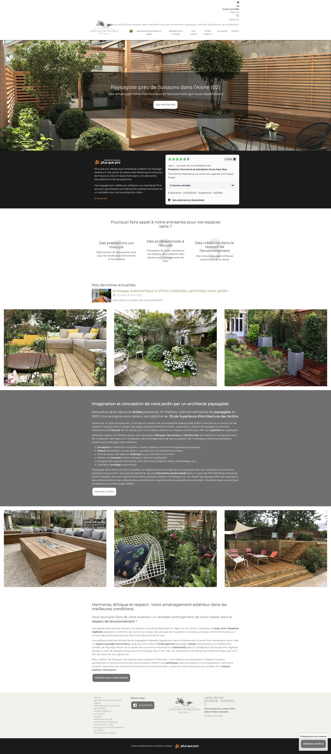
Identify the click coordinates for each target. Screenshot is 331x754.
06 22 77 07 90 (214, 716)
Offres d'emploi (208, 32)
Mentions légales (103, 719)
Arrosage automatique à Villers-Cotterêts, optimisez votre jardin (170, 291)
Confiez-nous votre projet (111, 678)
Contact (235, 31)
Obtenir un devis (313, 744)
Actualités (222, 31)
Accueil (131, 31)
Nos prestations (165, 105)
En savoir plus (100, 198)
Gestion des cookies (104, 733)
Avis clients (193, 32)
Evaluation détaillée (180, 185)
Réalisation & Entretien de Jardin (149, 32)
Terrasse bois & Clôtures (176, 32)
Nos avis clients (104, 491)
